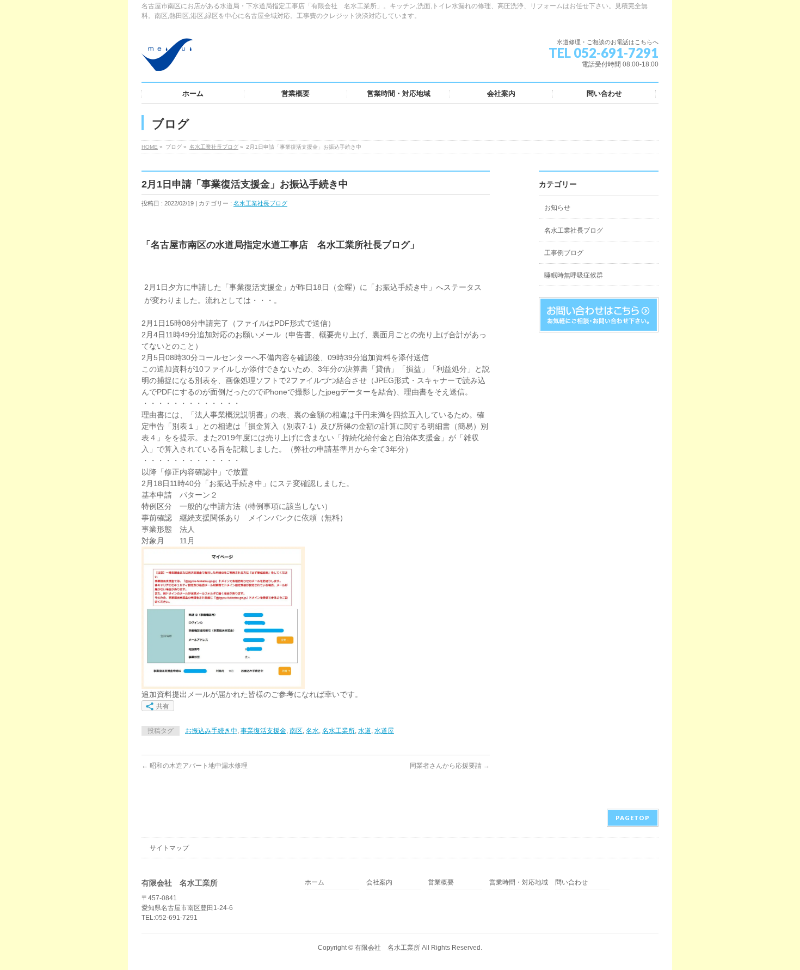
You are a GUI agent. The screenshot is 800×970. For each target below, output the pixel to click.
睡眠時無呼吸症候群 (573, 275)
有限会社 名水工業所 (387, 947)
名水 (312, 731)
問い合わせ (571, 882)
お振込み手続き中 (211, 731)
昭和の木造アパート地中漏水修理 (194, 765)
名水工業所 (338, 731)
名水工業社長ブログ (213, 147)
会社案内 (379, 882)
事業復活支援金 (263, 731)
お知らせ (557, 207)
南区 (296, 731)
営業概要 (441, 882)
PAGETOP (633, 817)
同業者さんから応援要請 (450, 765)
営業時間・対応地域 (518, 882)
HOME (149, 147)
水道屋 (384, 731)
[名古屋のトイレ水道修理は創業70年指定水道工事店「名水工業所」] (167, 58)
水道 (364, 731)
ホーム (314, 882)
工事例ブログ (563, 253)
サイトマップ (169, 848)
